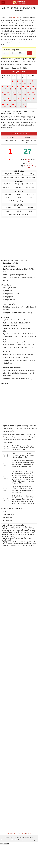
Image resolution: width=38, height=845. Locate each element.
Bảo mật (23, 833)
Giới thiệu (17, 833)
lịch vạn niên (15, 17)
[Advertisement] (19, 239)
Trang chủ (9, 833)
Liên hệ (29, 833)
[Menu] (3, 2)
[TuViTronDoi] (19, 2)
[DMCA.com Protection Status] (4, 843)
